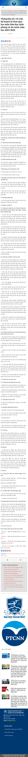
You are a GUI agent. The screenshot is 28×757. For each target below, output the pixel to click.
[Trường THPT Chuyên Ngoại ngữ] (14, 3)
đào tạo (7, 553)
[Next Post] (20, 560)
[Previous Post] (7, 560)
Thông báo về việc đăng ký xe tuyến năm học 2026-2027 (18, 682)
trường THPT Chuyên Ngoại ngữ (15, 553)
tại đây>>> (11, 543)
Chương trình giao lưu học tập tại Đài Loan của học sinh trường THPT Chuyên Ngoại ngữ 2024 (13, 587)
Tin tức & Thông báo (8, 10)
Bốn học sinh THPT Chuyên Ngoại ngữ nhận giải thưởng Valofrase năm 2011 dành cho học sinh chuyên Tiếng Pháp (13, 577)
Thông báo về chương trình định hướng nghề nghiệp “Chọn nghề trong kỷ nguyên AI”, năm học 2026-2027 (19, 658)
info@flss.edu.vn (11, 720)
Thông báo (15, 10)
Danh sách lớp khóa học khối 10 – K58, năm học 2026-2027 (18, 690)
